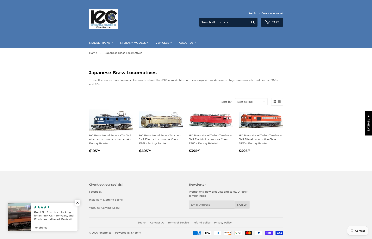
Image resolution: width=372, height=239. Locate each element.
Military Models (133, 42)
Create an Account (272, 13)
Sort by (226, 101)
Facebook (95, 191)
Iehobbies (105, 232)
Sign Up (242, 204)
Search (142, 222)
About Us (186, 42)
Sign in (252, 13)
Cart (275, 22)
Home (93, 52)
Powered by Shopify (128, 232)
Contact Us (157, 222)
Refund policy (201, 222)
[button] (77, 203)
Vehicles (163, 42)
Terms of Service (178, 222)
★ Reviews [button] (368, 123)
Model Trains (100, 42)
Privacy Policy (223, 222)
